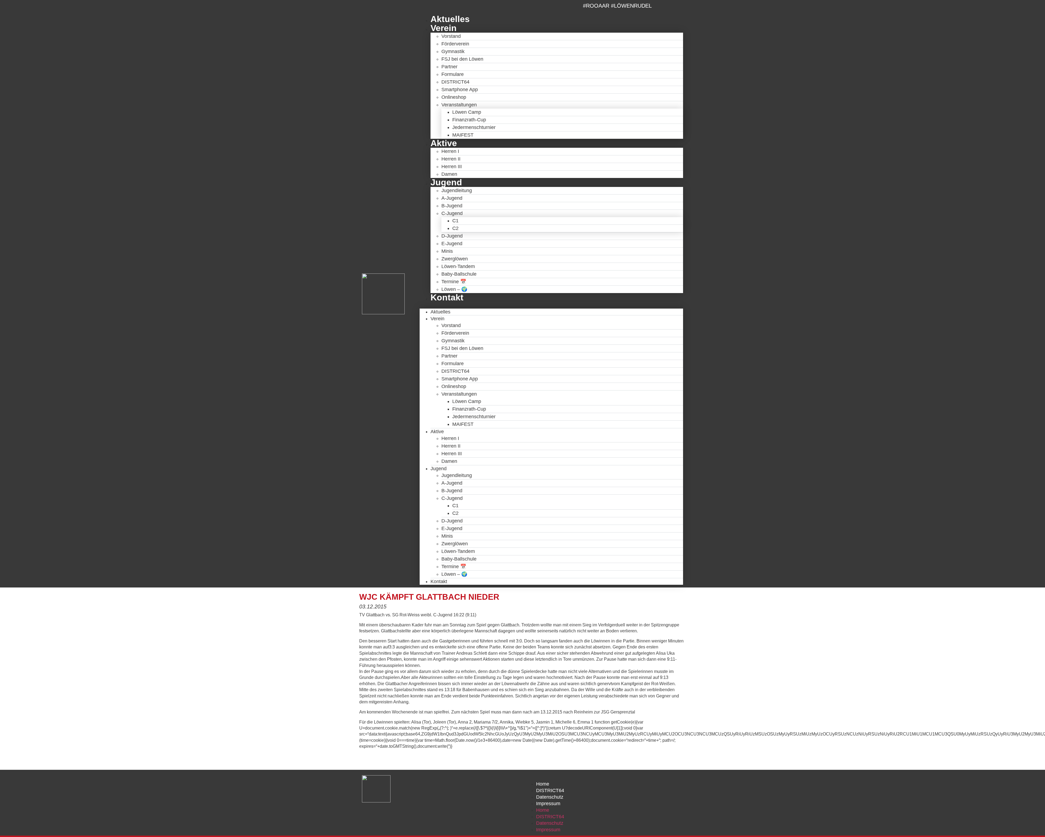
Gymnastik (453, 51)
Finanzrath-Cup (469, 119)
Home (542, 784)
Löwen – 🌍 (454, 289)
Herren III (451, 166)
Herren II (450, 159)
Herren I (450, 151)
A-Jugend (451, 198)
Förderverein (455, 44)
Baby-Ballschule (459, 274)
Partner (449, 66)
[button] (551, 305)
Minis (447, 251)
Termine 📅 (453, 281)
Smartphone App (459, 89)
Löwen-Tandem (458, 266)
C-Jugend (452, 213)
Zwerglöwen (454, 258)
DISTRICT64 (455, 82)
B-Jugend (451, 205)
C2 (455, 228)
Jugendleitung (456, 190)
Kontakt (447, 297)
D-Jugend (452, 236)
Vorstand (451, 36)
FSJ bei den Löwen (462, 59)
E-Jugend (451, 243)
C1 (455, 220)
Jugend (446, 182)
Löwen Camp (466, 112)
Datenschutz (549, 797)
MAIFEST (463, 135)
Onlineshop (453, 97)
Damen (449, 174)
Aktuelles (450, 19)
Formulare (452, 74)
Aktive (444, 143)
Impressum (548, 803)
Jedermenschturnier (474, 127)
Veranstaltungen (459, 104)
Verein (444, 28)
